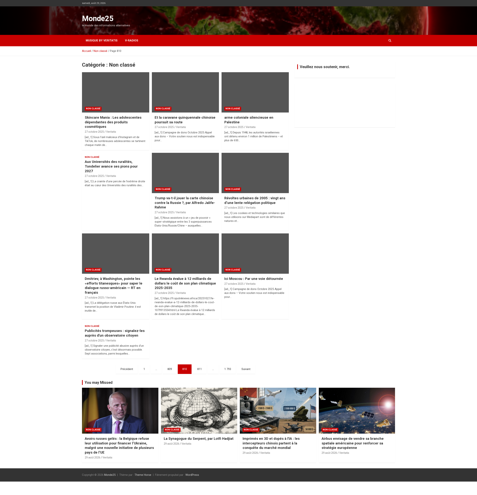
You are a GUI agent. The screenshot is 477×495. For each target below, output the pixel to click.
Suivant (245, 369)
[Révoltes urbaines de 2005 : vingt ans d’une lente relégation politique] (255, 173)
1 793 (227, 369)
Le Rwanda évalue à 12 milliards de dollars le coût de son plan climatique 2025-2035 (185, 283)
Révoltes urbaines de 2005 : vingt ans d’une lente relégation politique (254, 200)
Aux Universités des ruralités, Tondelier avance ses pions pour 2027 (111, 166)
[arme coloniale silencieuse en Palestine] (255, 92)
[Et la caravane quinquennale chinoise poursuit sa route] (185, 92)
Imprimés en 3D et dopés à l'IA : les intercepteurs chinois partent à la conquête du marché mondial (271, 443)
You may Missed (99, 382)
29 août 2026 (92, 457)
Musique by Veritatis (102, 40)
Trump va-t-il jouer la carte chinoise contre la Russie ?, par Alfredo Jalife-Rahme (185, 202)
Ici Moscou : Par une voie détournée (253, 279)
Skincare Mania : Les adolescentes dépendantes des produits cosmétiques (113, 122)
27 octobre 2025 (94, 131)
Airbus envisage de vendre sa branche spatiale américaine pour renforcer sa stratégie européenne (353, 443)
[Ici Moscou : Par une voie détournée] (255, 253)
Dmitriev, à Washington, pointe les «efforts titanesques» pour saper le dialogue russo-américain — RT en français (113, 286)
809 (170, 369)
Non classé (93, 108)
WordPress (192, 475)
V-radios (131, 40)
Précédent (127, 369)
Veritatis (111, 131)
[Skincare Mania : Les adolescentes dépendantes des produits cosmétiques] (115, 92)
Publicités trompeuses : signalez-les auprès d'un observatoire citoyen (115, 333)
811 (199, 369)
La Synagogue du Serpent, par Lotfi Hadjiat (198, 438)
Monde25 (97, 18)
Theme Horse (143, 475)
